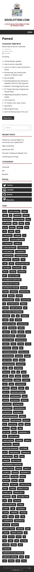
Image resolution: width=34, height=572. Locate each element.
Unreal (5, 533)
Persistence (7, 456)
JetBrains (18, 368)
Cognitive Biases (9, 247)
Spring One (7, 492)
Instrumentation (9, 352)
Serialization (25, 484)
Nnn (20, 428)
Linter (14, 388)
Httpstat (6, 348)
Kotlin (25, 376)
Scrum (5, 484)
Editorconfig (8, 300)
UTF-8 (19, 537)
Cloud (5, 239)
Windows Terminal (10, 557)
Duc (4, 296)
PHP (16, 456)
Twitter (6, 525)
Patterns (23, 448)
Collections (22, 247)
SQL (14, 496)
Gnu (4, 328)
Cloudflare (7, 243)
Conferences (8, 255)
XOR (21, 557)
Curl (5, 263)
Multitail (12, 424)
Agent (24, 211)
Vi (24, 537)
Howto (6, 344)
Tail (12, 509)
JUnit (5, 376)
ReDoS (23, 476)
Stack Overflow (9, 504)
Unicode (20, 529)
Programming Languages (12, 464)
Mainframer (15, 396)
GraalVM (12, 328)
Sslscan (17, 501)
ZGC (4, 561)
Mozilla (26, 420)
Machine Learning (18, 392)
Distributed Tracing (10, 288)
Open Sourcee (8, 440)
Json (23, 372)
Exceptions (26, 300)
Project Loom (8, 468)
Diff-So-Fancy (14, 276)
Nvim (14, 432)
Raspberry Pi (25, 472)
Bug (26, 227)
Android (17, 215)
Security (14, 484)
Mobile (22, 416)
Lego (11, 384)
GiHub (5, 320)
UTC (4, 537)
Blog (5, 227)
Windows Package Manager (13, 553)
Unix (27, 529)
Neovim (6, 428)
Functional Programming (12, 312)
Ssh (4, 501)
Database (6, 268)
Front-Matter (16, 308)
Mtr (4, 424)
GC (18, 316)
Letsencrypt (20, 384)
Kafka (18, 376)
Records (15, 476)
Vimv (10, 541)
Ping (22, 456)
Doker (5, 292)
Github (18, 320)
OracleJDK (7, 444)
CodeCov (18, 243)
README (6, 476)
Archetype (7, 219)
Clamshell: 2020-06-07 (11, 44)
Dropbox (14, 292)
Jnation (6, 372)
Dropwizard (24, 292)
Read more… (8, 118)
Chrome (17, 235)
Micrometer (18, 404)
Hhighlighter (21, 340)
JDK (11, 368)
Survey (5, 509)
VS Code (24, 541)
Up (26, 533)
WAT (20, 545)
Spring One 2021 (8, 149)
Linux (21, 388)
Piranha (6, 460)
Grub (14, 332)
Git (12, 320)
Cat (4, 231)
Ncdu (27, 424)
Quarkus (6, 472)
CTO (23, 260)
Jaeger (27, 356)
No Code (6, 432)
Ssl (10, 501)
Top (22, 517)
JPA (13, 372)
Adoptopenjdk (14, 211)
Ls (27, 388)
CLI (24, 235)
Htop (13, 344)
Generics (25, 316)
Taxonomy (21, 509)
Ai (10, 215)
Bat (27, 223)
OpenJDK (19, 440)
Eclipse (19, 296)
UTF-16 (11, 537)
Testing (23, 513)
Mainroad (16, 570)
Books (12, 227)
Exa (17, 300)
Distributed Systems (10, 284)
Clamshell (7, 53)
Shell (5, 488)
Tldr (11, 517)
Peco (5, 452)
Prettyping (16, 460)
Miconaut (7, 404)
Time (5, 517)
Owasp (16, 444)
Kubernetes (7, 380)
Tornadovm (7, 521)
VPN (16, 541)
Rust (21, 480)
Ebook (11, 296)
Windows (6, 549)
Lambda (17, 380)
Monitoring (16, 420)
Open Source (13, 436)
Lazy (5, 384)
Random (5, 174)
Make (25, 396)
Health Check (8, 340)
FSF (25, 308)
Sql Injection (23, 496)
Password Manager (10, 448)
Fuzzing (6, 316)
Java (15, 360)
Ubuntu (15, 525)
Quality (27, 468)
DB (24, 268)
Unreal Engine (16, 533)
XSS (27, 557)
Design (12, 272)
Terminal (14, 513)
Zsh (18, 561)
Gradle (21, 328)
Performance (14, 452)
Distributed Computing (11, 280)
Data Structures (22, 263)
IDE (21, 348)
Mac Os (5, 392)
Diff (4, 276)
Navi (21, 424)
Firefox (23, 304)
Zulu (24, 561)
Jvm (11, 376)
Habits (21, 332)
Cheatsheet (7, 235)
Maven (5, 400)
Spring (12, 488)
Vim (4, 541)
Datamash (17, 268)
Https (28, 344)
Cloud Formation (17, 239)
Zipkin (11, 561)
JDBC (5, 368)
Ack (4, 211)
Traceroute (19, 521)
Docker (23, 288)
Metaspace (15, 400)
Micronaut (7, 408)
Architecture (18, 219)
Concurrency (8, 251)
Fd (4, 304)
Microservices (19, 408)
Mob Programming (10, 416)
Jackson (19, 356)
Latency (26, 380)
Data (11, 263)
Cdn (17, 231)
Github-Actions (9, 324)
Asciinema (7, 223)
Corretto (6, 260)
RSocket (6, 480)
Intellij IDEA (23, 352)
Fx (13, 316)
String (20, 504)
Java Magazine (8, 364)
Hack (28, 332)
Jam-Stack (7, 360)
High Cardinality (8, 146)
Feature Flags (13, 304)
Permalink (26, 452)
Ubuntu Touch (8, 529)
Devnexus (21, 272)
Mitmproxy (18, 412)
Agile (5, 215)
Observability (24, 432)
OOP (4, 436)
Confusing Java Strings (10, 157)
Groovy (6, 332)
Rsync (14, 480)
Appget (26, 215)
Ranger (15, 472)
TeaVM (5, 513)
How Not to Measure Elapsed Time (14, 153)
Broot (20, 227)
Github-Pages (23, 324)
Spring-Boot (18, 492)
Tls (17, 517)
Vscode (6, 545)
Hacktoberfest (8, 336)
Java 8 (22, 360)
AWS (15, 223)
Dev (3, 171)
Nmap (14, 428)
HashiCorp (21, 336)
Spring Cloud (23, 488)
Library (6, 388)
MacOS (5, 396)
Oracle (27, 440)
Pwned (18, 468)
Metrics (24, 400)
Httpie (20, 344)
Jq (18, 372)
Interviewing (8, 356)
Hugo (15, 348)
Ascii (28, 219)
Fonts (5, 308)
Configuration (21, 255)
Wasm (14, 545)
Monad (5, 420)
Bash (21, 223)
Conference (20, 251)
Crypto (16, 260)
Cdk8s (11, 231)
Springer (6, 496)
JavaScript (20, 364)
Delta (5, 272)
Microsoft (7, 412)
